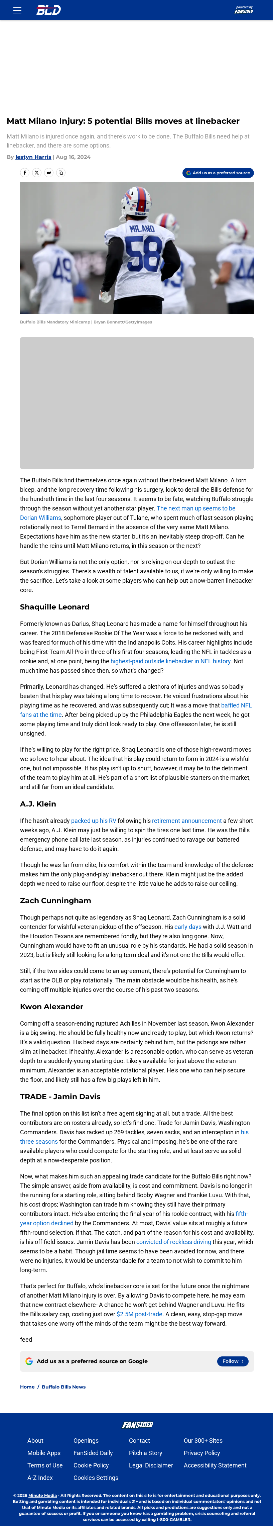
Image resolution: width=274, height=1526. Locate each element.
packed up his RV (93, 820)
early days (188, 926)
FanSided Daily (93, 1452)
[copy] (60, 172)
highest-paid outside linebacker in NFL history (171, 661)
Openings (86, 1440)
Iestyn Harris (33, 157)
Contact (139, 1440)
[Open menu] (17, 10)
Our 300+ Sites (203, 1440)
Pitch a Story (145, 1452)
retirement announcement (186, 820)
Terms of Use (45, 1465)
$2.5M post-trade (139, 1314)
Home (27, 1387)
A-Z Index (40, 1477)
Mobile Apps (43, 1452)
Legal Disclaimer (151, 1465)
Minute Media (42, 1495)
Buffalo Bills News (64, 1387)
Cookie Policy (91, 1465)
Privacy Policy (202, 1452)
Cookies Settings (96, 1477)
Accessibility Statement (215, 1465)
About (35, 1440)
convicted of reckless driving (173, 1241)
